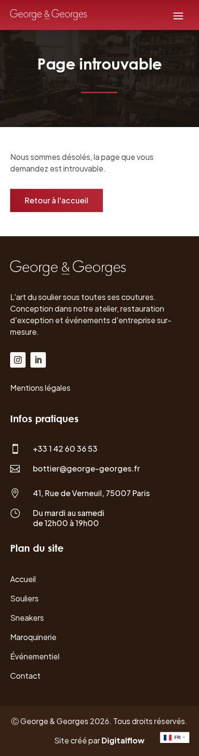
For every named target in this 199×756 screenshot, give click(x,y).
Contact (25, 675)
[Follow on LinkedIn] (38, 360)
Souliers (24, 598)
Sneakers (27, 618)
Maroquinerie (33, 637)
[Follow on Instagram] (18, 360)
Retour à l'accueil (56, 200)
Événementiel (34, 656)
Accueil (23, 579)
